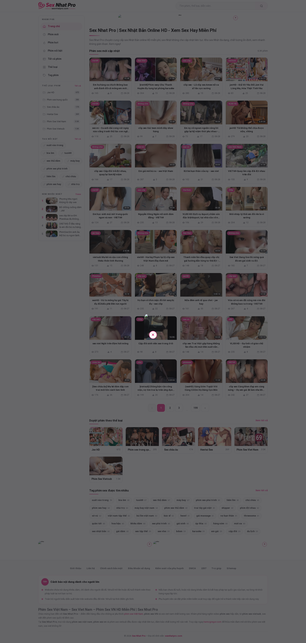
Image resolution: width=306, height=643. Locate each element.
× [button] (153, 335)
